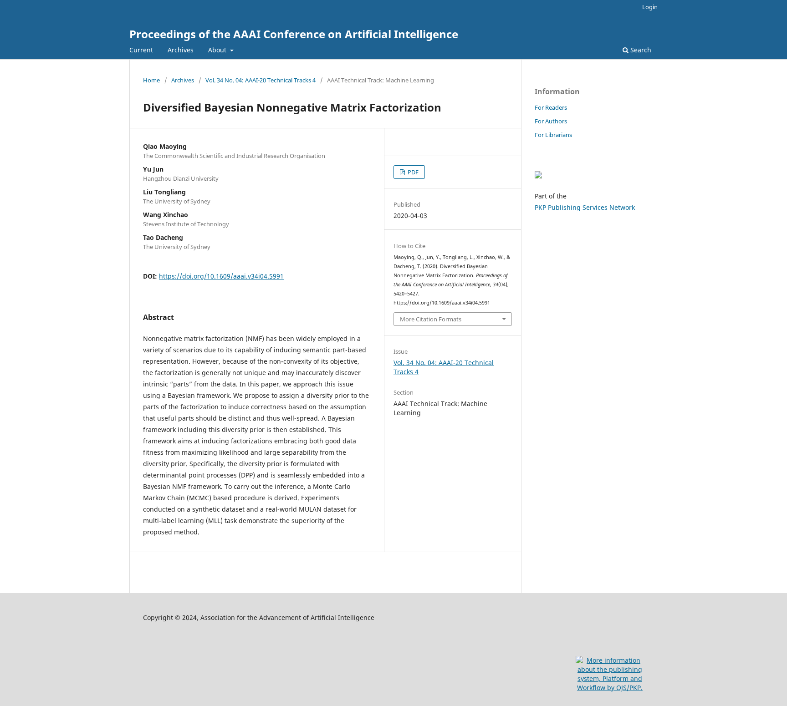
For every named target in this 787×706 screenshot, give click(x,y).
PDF (412, 172)
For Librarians (553, 135)
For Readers (551, 107)
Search (640, 50)
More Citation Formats (430, 319)
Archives (181, 50)
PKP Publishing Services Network (585, 207)
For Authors (551, 121)
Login (650, 7)
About (218, 50)
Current (141, 50)
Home (151, 80)
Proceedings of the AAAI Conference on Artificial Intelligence (293, 33)
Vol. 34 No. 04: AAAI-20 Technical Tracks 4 (260, 80)
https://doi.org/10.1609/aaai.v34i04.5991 (221, 276)
